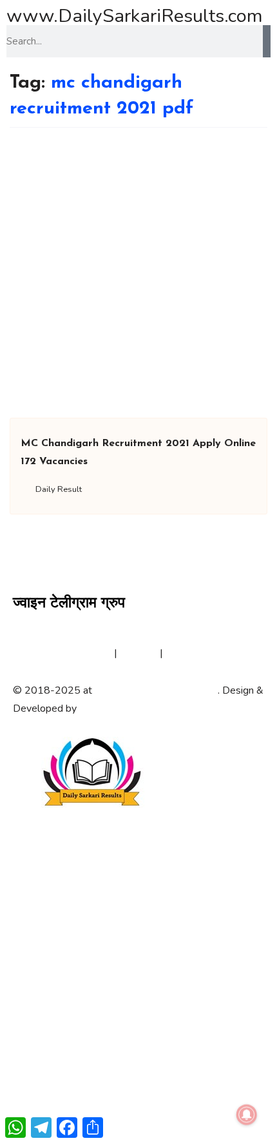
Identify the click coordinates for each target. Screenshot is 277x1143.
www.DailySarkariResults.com (134, 15)
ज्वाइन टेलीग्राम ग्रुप (69, 603)
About (27, 653)
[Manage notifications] (246, 1114)
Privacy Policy (80, 653)
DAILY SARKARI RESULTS (156, 690)
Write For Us (195, 653)
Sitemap (138, 653)
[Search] (267, 41)
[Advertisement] (138, 272)
